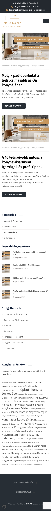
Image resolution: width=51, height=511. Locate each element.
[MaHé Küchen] (12, 20)
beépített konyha (16, 386)
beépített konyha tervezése (22, 391)
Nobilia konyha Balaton (13, 456)
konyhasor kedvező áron (19, 419)
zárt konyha (22, 464)
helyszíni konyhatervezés (17, 404)
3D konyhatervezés (7, 382)
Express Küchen (23, 394)
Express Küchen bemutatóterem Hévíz (20, 397)
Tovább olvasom (14, 106)
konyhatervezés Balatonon (13, 431)
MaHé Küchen (34, 446)
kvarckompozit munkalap (21, 446)
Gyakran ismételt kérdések (16, 320)
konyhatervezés (40, 428)
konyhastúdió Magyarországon (18, 427)
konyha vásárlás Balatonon (19, 439)
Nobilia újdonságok (38, 461)
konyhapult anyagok (35, 416)
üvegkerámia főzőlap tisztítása (33, 464)
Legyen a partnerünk (13, 342)
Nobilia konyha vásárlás (23, 461)
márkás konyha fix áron (29, 449)
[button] (25, 482)
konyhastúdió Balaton (9, 424)
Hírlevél (7, 325)
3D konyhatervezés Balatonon (24, 382)
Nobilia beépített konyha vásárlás (23, 453)
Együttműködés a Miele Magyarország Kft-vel (31, 292)
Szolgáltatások (10, 232)
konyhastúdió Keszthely (31, 423)
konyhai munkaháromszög (21, 416)
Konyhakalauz (38, 65)
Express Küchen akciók (36, 394)
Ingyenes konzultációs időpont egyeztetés (27, 10)
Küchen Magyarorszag (20, 65)
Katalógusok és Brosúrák (15, 314)
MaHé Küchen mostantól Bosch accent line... (29, 253)
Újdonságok (9, 237)
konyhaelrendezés (8, 416)
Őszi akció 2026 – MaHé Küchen (26, 265)
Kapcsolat (8, 331)
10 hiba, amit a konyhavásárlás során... (29, 278)
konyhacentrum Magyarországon (28, 411)
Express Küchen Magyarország (32, 401)
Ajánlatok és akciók (13, 221)
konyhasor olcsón (41, 420)
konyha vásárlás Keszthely (18, 442)
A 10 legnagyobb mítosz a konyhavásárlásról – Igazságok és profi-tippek (22, 162)
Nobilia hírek (45, 453)
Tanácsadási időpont (13, 336)
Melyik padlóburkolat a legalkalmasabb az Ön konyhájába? (20, 80)
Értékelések (9, 348)
